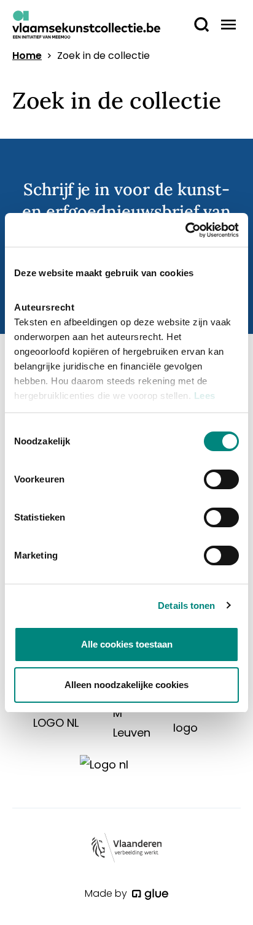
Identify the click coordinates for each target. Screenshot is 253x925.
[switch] (221, 479)
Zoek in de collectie (103, 56)
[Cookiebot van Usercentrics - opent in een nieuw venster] (185, 230)
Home (27, 56)
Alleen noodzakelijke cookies (126, 684)
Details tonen (186, 605)
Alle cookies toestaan (127, 644)
